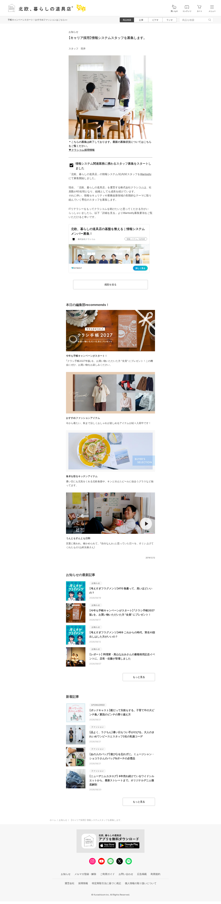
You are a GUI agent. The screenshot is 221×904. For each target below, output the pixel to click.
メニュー (212, 11)
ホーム (53, 820)
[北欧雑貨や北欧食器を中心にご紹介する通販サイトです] (45, 8)
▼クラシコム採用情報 (82, 150)
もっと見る (139, 677)
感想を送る (110, 284)
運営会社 (69, 883)
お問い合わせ (126, 874)
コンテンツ (186, 11)
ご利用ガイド (107, 874)
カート (199, 11)
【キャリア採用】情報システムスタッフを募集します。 (108, 38)
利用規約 (155, 874)
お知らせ (73, 31)
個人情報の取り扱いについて (140, 883)
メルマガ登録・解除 (85, 874)
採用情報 (83, 883)
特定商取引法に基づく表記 (106, 883)
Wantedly (145, 174)
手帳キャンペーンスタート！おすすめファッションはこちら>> (37, 19)
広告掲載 (142, 874)
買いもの (174, 11)
